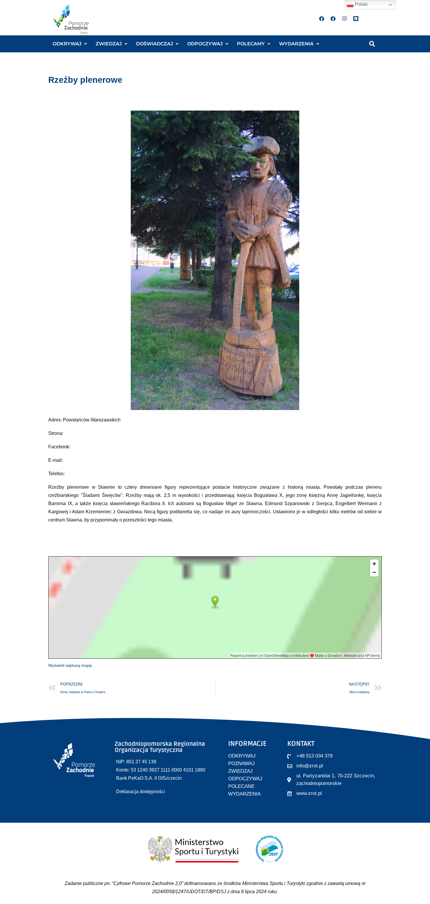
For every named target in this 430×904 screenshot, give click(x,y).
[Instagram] (345, 18)
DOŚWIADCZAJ (154, 44)
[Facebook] (322, 18)
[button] (69, 44)
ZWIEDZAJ (109, 44)
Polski (361, 4)
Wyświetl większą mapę (70, 665)
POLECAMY (251, 44)
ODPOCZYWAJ (205, 44)
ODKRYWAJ (67, 44)
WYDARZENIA (296, 44)
